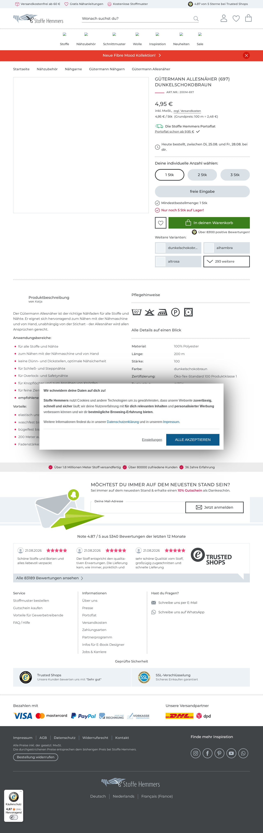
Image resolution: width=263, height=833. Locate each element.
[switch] (14, 817)
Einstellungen (152, 439)
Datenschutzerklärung (123, 421)
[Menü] (20, 792)
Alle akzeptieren (193, 440)
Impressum (171, 421)
